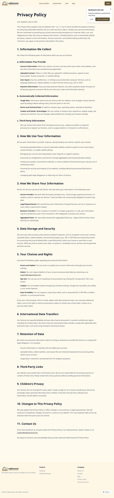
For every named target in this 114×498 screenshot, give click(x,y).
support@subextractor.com (30, 275)
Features (42, 471)
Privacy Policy (81, 479)
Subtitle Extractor (45, 474)
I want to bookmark (102, 19)
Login (108, 3)
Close (91, 19)
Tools (66, 3)
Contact (80, 474)
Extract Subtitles (44, 3)
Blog (73, 3)
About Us (80, 471)
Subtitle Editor (57, 3)
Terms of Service (83, 482)
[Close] (111, 9)
